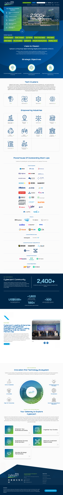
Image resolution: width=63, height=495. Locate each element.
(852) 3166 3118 (27, 480)
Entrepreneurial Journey (46, 475)
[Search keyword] (37, 2)
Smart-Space (7, 40)
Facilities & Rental (48, 4)
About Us (28, 4)
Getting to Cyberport (26, 2)
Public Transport (19, 37)
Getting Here (44, 481)
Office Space (50, 37)
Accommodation (18, 40)
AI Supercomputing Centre (39, 40)
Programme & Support (35, 4)
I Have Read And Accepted (51, 490)
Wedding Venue (53, 40)
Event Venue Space (39, 37)
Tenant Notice (45, 480)
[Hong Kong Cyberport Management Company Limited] (4, 4)
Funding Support (8, 37)
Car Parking (29, 37)
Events (34, 2)
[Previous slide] (45, 343)
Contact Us (44, 483)
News (53, 4)
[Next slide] (47, 343)
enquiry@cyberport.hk (28, 482)
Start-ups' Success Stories (47, 478)
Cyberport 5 (42, 4)
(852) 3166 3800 (27, 479)
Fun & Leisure (57, 4)
